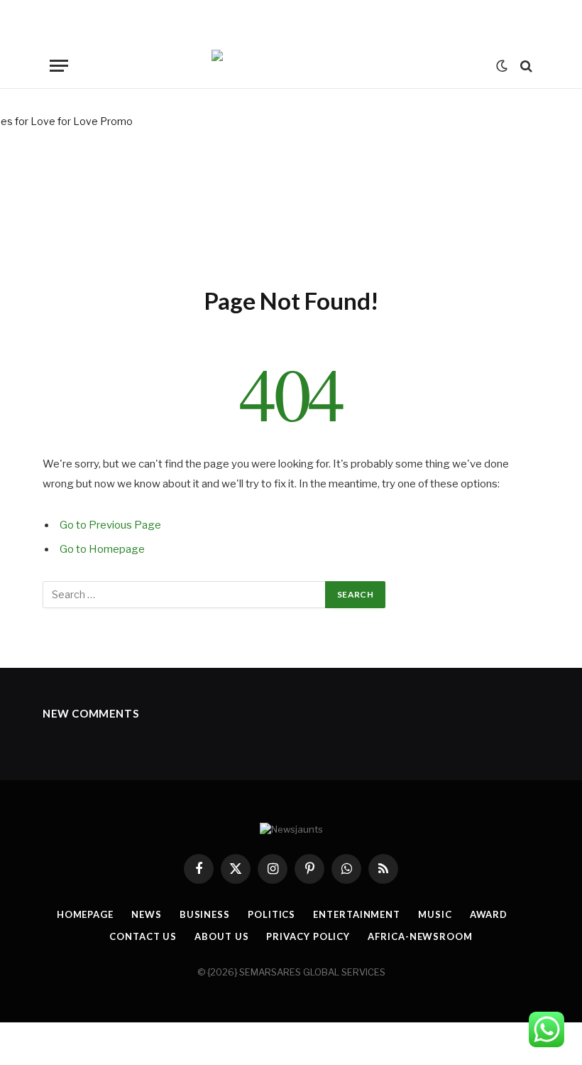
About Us (221, 936)
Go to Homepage (102, 549)
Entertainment (356, 914)
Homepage (85, 914)
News (146, 914)
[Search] (524, 66)
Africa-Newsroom (420, 936)
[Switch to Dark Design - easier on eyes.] (502, 66)
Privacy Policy (308, 936)
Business (205, 914)
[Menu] (59, 66)
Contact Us (143, 936)
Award (489, 914)
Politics (271, 914)
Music (435, 914)
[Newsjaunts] (291, 66)
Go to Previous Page (110, 525)
